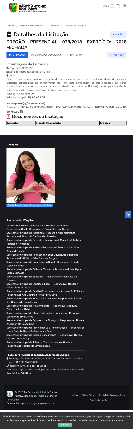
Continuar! (65, 424)
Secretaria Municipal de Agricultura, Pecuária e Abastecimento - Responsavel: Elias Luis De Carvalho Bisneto (41, 234)
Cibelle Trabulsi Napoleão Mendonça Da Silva (29, 205)
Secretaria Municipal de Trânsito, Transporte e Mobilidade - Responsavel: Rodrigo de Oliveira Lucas (39, 344)
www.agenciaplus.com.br (40, 403)
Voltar (119, 34)
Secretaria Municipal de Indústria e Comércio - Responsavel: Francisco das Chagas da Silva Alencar (45, 300)
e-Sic (105, 400)
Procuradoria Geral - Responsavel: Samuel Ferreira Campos (38, 229)
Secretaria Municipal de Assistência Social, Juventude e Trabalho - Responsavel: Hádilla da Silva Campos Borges (43, 256)
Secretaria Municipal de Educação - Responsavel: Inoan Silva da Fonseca (41, 278)
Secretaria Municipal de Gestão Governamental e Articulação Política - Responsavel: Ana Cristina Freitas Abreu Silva (45, 293)
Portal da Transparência (31, 25)
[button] (118, 6)
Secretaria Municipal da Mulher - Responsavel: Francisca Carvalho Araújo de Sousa (42, 249)
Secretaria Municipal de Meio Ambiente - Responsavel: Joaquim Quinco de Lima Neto (41, 307)
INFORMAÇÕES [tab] (17, 54)
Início (11, 25)
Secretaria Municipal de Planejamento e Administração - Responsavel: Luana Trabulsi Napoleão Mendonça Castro (45, 329)
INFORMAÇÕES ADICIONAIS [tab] (46, 54)
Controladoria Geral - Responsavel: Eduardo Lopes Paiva (37, 225)
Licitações (54, 25)
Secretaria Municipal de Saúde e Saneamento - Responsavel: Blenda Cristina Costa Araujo (44, 337)
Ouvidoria (95, 400)
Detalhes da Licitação (75, 25)
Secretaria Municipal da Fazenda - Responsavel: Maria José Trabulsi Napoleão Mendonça (43, 242)
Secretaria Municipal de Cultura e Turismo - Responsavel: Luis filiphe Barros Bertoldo (44, 271)
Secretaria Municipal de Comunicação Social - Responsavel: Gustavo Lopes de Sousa (44, 264)
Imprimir (118, 54)
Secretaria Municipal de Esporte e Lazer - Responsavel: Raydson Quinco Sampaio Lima (42, 285)
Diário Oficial (88, 395)
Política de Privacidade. (112, 420)
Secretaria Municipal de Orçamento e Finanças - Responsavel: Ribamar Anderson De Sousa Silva (45, 322)
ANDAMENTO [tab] (74, 54)
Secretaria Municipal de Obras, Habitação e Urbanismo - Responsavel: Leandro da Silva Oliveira (45, 315)
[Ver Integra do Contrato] (21, 111)
